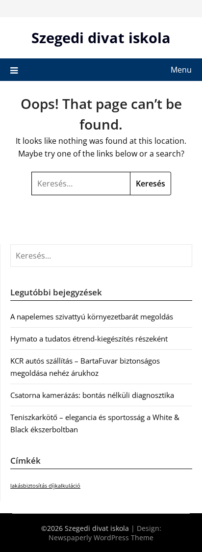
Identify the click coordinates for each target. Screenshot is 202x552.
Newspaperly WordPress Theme (101, 537)
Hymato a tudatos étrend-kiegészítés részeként (89, 338)
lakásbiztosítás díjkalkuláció (45, 485)
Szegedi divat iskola (101, 37)
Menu (181, 69)
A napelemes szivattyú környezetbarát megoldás (91, 316)
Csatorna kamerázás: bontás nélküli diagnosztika (92, 395)
